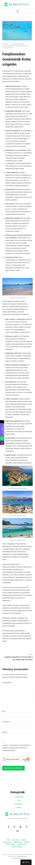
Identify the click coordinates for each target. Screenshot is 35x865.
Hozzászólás (7, 682)
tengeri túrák (6, 47)
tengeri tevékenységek (22, 46)
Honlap (4, 732)
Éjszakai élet (18, 804)
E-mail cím (6, 722)
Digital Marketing (21, 856)
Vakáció (19, 807)
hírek (22, 44)
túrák (11, 47)
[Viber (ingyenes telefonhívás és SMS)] (2, 443)
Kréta (13, 46)
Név (4, 711)
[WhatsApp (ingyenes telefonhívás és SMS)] (2, 439)
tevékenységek (8, 46)
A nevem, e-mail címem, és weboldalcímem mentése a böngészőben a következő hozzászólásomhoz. (16, 747)
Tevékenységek (17, 44)
